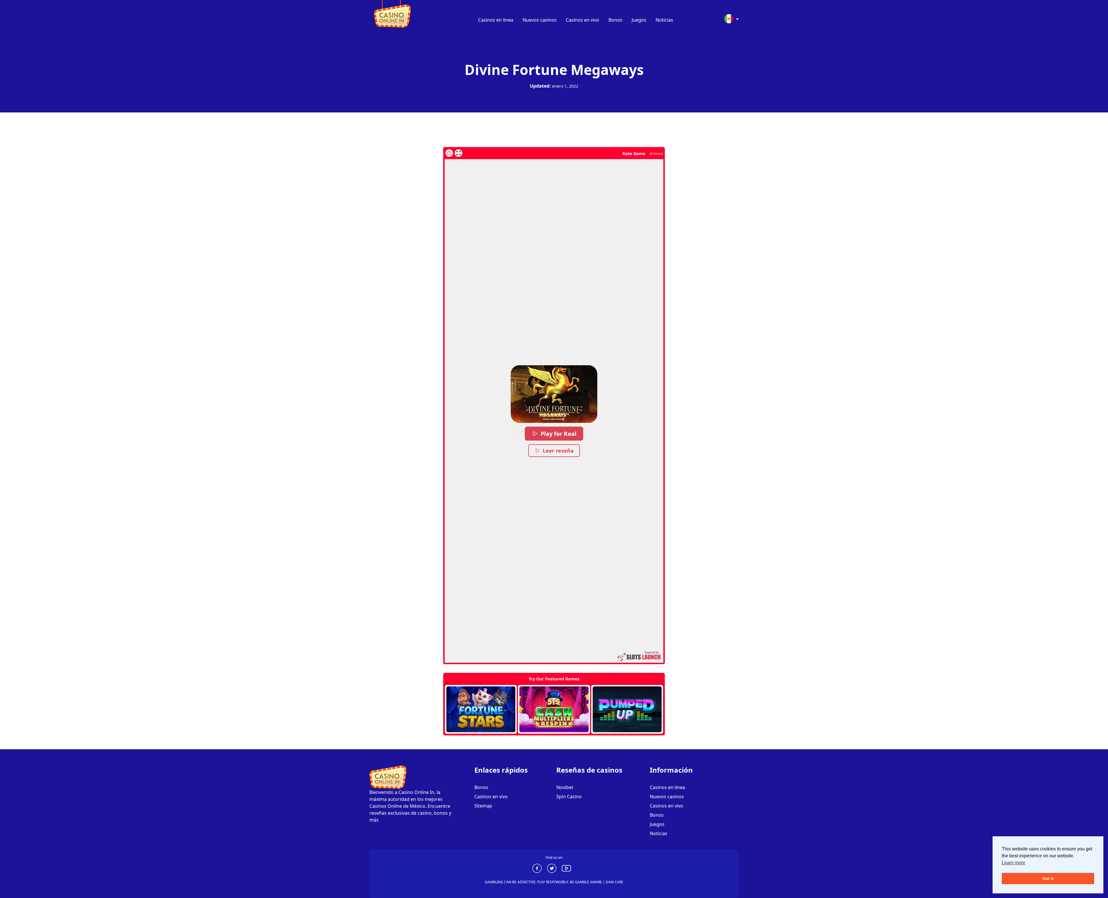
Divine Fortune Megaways (554, 69)
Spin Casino (569, 796)
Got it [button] (1048, 878)
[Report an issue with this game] (449, 153)
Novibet (564, 787)
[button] (554, 394)
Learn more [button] (1013, 862)
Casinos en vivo (582, 20)
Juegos (639, 20)
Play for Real (558, 433)
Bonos (615, 20)
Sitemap (483, 806)
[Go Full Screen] (458, 153)
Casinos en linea (495, 20)
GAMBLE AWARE (588, 882)
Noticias (664, 20)
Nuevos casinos (540, 20)
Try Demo (481, 709)
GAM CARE (614, 882)
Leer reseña (558, 450)
